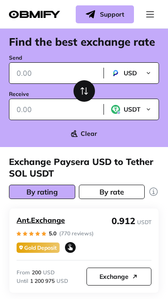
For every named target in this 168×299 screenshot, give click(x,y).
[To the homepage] (34, 14)
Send (15, 57)
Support (112, 14)
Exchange (114, 277)
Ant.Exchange (41, 220)
